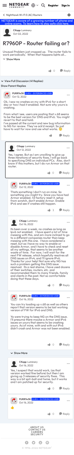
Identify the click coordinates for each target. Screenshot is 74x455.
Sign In (65, 5)
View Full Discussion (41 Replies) (23, 81)
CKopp (16, 30)
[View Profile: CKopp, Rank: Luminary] (7, 32)
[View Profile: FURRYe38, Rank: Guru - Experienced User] (7, 95)
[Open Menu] (69, 15)
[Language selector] (35, 5)
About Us (37, 427)
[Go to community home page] (19, 5)
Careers (37, 432)
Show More (13, 59)
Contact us (37, 429)
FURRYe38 (18, 93)
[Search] (43, 5)
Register (53, 5)
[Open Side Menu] (4, 5)
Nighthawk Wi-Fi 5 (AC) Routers (24, 14)
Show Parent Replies (13, 85)
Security (37, 434)
